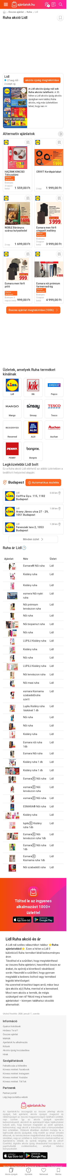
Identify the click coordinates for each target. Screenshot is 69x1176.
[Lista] (53, 4)
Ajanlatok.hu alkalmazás (15, 1042)
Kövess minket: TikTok (14, 1081)
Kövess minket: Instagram (16, 1073)
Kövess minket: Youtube (15, 1077)
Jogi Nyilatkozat (54, 1166)
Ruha (29, 12)
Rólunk (6, 1046)
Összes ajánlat (16, 12)
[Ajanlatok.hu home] (23, 4)
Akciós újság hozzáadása (16, 1050)
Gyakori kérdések (12, 1026)
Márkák (6, 1038)
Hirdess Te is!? (10, 1030)
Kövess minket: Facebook (16, 1069)
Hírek (5, 1054)
